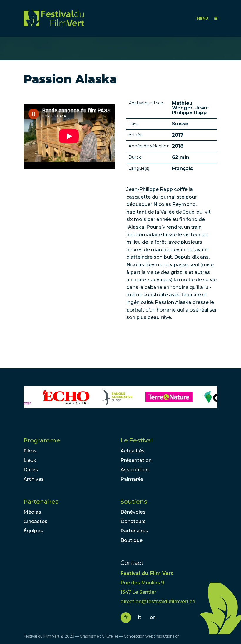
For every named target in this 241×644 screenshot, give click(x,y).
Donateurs (133, 521)
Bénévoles (132, 512)
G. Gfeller (110, 636)
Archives (34, 479)
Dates (31, 469)
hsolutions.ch (168, 636)
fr (126, 617)
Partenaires (41, 501)
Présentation (136, 460)
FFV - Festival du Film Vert (54, 18)
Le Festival (136, 440)
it (139, 617)
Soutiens (133, 501)
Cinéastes (35, 521)
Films (30, 451)
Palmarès (131, 479)
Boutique (131, 540)
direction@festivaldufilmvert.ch (157, 601)
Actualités (132, 451)
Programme (42, 440)
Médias (32, 512)
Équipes (33, 531)
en (153, 617)
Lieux (30, 460)
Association (134, 469)
